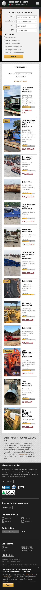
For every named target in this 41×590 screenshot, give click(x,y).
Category (12, 16)
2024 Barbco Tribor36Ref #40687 (27, 89)
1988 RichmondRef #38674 (27, 383)
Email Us (9, 555)
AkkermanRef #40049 (27, 230)
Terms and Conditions (16, 561)
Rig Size (12, 30)
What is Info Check (20, 81)
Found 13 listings (20, 67)
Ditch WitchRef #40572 (27, 158)
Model (13, 25)
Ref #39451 (27, 328)
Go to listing (8, 528)
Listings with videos (13, 49)
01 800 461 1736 (26, 547)
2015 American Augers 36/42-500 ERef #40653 (28, 124)
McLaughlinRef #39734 (27, 304)
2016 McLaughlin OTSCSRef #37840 (27, 413)
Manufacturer (10, 21)
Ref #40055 (27, 182)
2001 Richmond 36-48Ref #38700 (28, 354)
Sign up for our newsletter (15, 503)
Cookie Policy (7, 576)
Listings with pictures (14, 46)
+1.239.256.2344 (26, 551)
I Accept (8, 585)
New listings (11, 37)
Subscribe (7, 508)
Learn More (7, 481)
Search (13, 56)
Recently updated (13, 43)
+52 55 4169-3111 (27, 549)
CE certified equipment (15, 53)
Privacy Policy (5, 561)
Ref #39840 (27, 281)
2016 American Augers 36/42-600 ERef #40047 (28, 255)
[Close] (37, 3)
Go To (24, 532)
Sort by (12, 74)
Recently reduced (13, 40)
